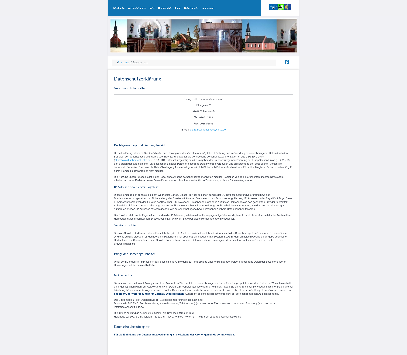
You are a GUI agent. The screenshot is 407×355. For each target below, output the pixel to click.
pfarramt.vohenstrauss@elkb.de (208, 129)
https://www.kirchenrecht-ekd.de (133, 160)
